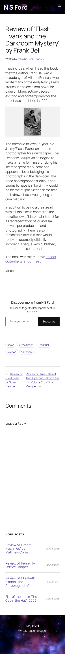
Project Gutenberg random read (30, 259)
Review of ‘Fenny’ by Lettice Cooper (20, 565)
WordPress (41, 643)
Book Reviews (36, 59)
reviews (11, 352)
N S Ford (16, 7)
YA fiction (26, 352)
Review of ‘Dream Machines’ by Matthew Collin (18, 548)
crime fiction (26, 345)
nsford (21, 59)
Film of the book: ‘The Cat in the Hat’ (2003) (21, 598)
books (10, 345)
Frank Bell (43, 345)
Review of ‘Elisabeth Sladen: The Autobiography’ (20, 581)
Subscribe (48, 321)
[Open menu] (59, 7)
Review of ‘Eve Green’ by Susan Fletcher (14, 380)
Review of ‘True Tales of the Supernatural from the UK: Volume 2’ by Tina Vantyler (42, 380)
